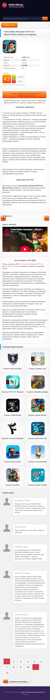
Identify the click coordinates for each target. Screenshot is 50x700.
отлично (18, 77)
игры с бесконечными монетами (32, 692)
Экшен (24, 63)
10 (28, 667)
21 (7, 672)
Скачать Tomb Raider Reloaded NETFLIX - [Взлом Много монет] (26, 95)
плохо (17, 81)
